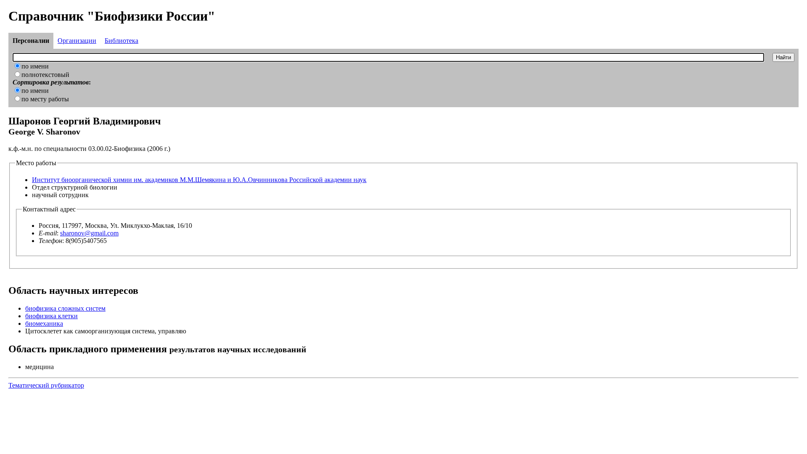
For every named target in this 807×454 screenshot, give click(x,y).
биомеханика (44, 323)
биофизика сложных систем (65, 308)
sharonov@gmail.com (89, 233)
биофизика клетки (51, 315)
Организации (77, 40)
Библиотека (121, 40)
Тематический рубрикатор (46, 385)
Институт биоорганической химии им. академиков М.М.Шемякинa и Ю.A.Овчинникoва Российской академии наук (199, 179)
